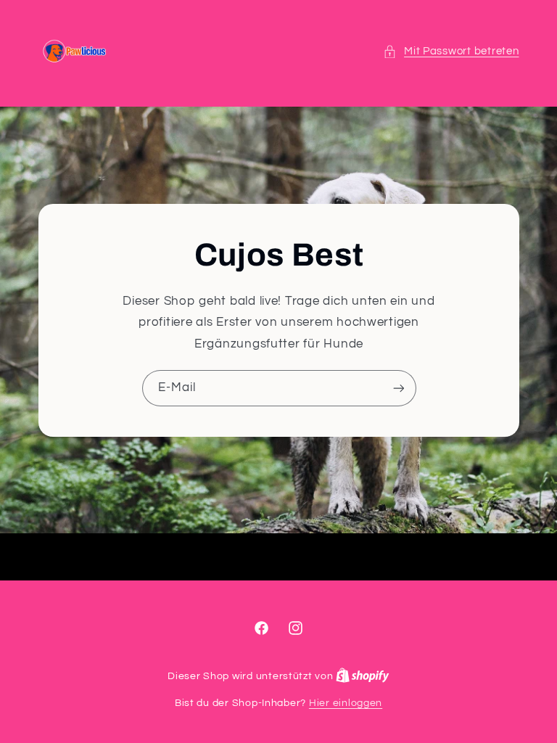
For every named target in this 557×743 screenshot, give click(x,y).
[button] (451, 51)
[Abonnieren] (398, 388)
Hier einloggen (345, 703)
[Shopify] (362, 676)
